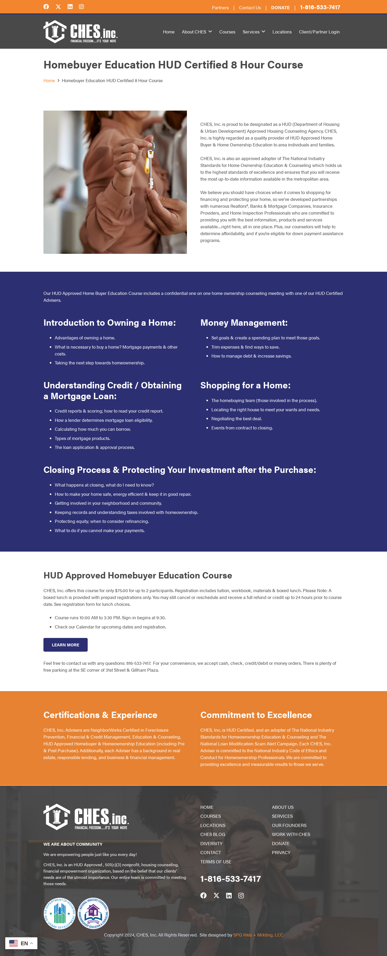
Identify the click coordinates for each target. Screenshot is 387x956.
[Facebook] (49, 6)
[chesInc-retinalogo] (80, 31)
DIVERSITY (211, 843)
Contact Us (250, 7)
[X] (62, 6)
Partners (220, 7)
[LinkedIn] (73, 6)
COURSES (210, 816)
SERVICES (282, 816)
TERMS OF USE (215, 861)
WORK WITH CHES (291, 834)
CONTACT (210, 852)
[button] (210, 31)
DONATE (281, 843)
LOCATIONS (212, 825)
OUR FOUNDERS (289, 825)
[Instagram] (84, 6)
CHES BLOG (212, 834)
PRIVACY (281, 852)
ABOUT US (283, 807)
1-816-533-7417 (320, 6)
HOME (207, 807)
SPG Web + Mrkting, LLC (258, 935)
